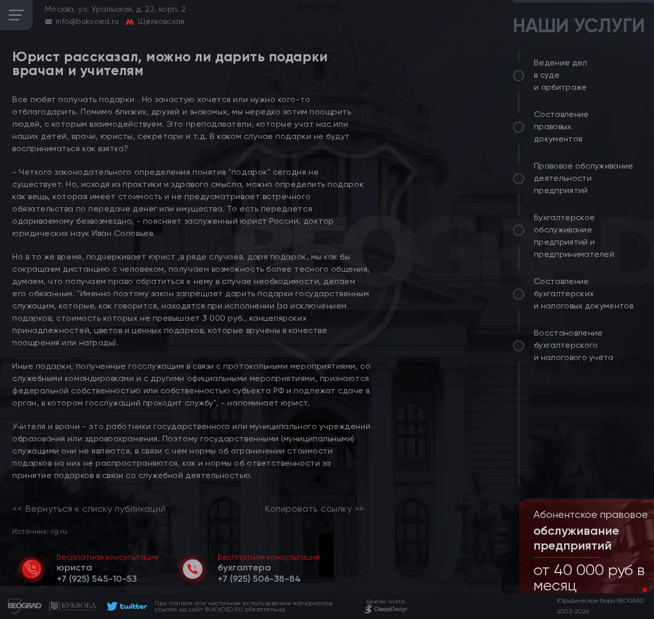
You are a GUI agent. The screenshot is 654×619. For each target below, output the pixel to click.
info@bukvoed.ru (87, 21)
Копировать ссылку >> (314, 508)
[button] (637, 590)
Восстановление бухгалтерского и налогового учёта (574, 345)
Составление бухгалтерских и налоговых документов (583, 293)
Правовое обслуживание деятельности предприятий (584, 178)
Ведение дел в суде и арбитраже (561, 75)
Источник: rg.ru (39, 531)
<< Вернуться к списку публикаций (89, 508)
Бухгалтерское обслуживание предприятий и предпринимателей (574, 235)
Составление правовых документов (561, 126)
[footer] (125, 606)
